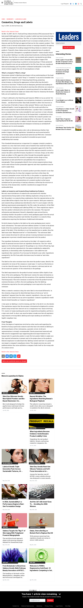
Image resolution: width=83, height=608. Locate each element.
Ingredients (10, 19)
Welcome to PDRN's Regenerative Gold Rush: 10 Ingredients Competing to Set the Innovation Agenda (41, 568)
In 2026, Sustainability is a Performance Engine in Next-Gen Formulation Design (13, 504)
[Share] (7, 356)
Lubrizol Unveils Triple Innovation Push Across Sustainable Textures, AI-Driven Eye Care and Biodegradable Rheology (12, 469)
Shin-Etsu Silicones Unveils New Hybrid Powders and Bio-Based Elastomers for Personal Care (14, 398)
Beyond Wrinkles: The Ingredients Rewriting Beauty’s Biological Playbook (41, 398)
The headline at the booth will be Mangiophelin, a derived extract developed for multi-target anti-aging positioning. (14, 575)
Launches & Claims (20, 19)
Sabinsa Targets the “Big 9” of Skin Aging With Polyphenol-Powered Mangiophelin (14, 533)
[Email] (3, 356)
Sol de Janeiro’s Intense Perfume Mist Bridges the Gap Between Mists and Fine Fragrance (64, 82)
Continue (50, 600)
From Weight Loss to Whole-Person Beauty (65, 101)
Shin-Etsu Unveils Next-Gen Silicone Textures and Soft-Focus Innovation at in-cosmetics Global (40, 469)
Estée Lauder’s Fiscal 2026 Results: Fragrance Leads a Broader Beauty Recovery (64, 61)
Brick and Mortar (59, 125)
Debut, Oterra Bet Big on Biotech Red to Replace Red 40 (41, 532)
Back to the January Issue (10, 31)
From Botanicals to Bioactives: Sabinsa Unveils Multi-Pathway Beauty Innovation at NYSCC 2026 (14, 568)
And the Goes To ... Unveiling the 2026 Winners (41, 504)
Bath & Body (58, 98)
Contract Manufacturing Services (63, 67)
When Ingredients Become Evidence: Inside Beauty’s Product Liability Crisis (39, 434)
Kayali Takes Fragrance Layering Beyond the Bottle (64, 120)
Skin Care (5, 393)
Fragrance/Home (59, 77)
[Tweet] (15, 356)
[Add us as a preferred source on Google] (18, 356)
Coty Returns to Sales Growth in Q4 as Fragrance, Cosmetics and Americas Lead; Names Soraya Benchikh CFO (65, 110)
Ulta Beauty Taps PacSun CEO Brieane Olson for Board (65, 128)
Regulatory (33, 428)
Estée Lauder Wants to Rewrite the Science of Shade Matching (63, 92)
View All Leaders (69, 47)
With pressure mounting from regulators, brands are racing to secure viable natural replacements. (40, 538)
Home (3, 19)
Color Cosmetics (59, 57)
